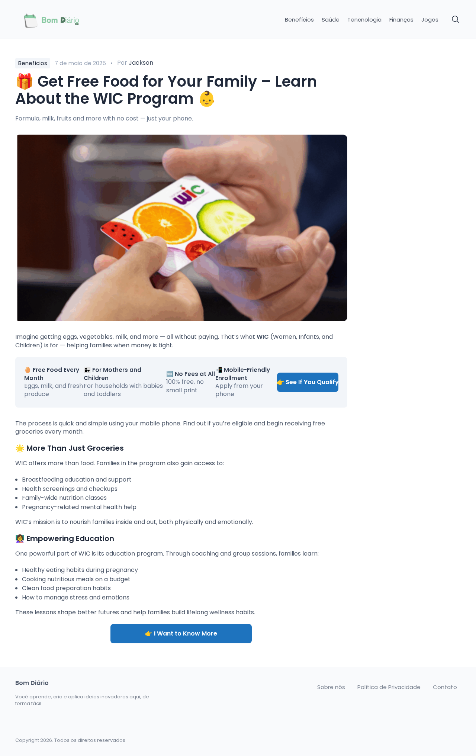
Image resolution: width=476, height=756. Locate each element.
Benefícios (299, 19)
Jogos (429, 19)
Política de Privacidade (389, 687)
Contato (445, 687)
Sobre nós (331, 687)
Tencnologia (364, 19)
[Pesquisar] (456, 20)
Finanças (401, 19)
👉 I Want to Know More (181, 633)
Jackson (141, 62)
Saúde (331, 19)
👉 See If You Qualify (307, 382)
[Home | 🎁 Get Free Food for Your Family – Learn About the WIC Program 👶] (67, 19)
